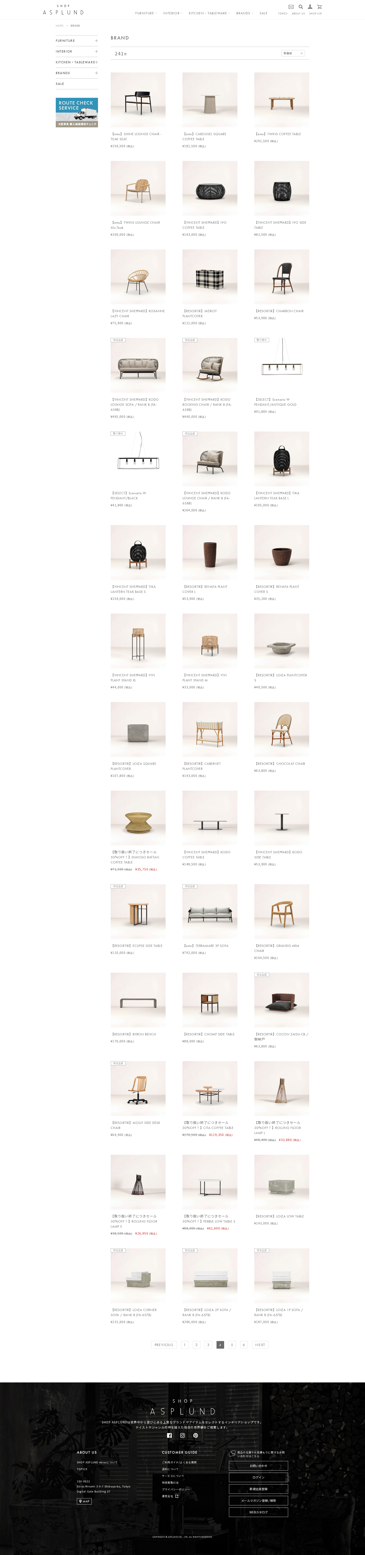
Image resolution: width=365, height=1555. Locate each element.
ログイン (258, 1477)
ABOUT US (298, 13)
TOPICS (282, 13)
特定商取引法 (170, 1482)
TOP (350, 1386)
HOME (60, 25)
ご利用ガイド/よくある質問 (179, 1462)
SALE (264, 13)
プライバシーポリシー (176, 1489)
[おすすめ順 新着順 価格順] (293, 52)
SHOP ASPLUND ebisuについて (97, 1462)
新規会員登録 (258, 1489)
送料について (170, 1469)
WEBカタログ (258, 1512)
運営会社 (167, 1496)
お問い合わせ (258, 1466)
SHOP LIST (315, 13)
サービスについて (173, 1475)
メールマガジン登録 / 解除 (258, 1500)
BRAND (75, 25)
